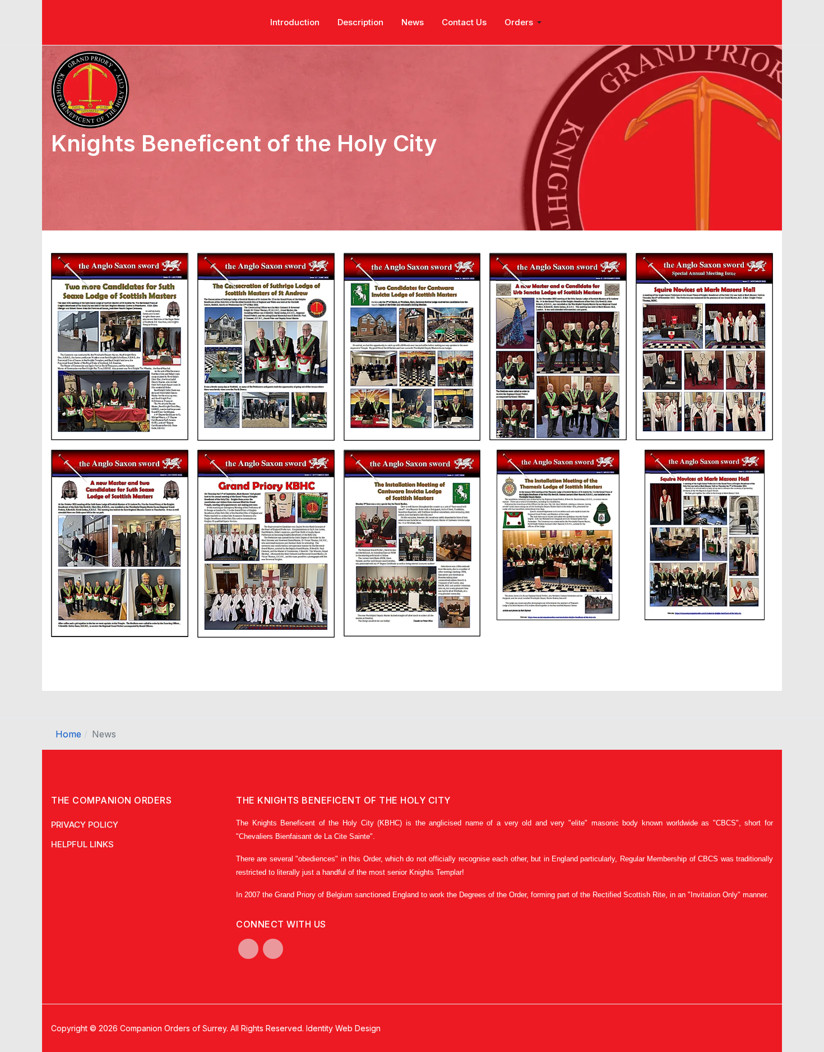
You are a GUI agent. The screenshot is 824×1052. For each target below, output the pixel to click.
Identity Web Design (343, 1028)
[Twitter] (273, 949)
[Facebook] (248, 949)
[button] (525, 22)
